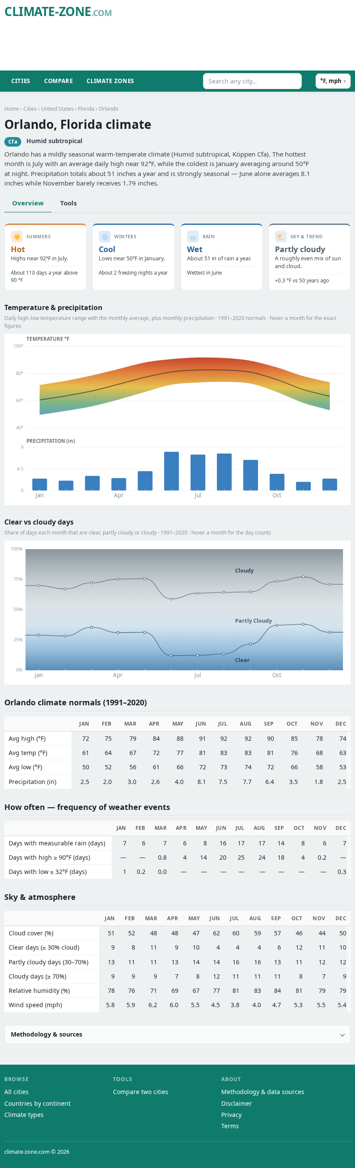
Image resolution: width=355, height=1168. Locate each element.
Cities (20, 81)
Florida (86, 108)
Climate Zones (110, 81)
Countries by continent (37, 1103)
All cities (16, 1092)
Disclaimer (236, 1103)
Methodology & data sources (262, 1092)
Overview (28, 202)
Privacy (231, 1114)
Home (11, 108)
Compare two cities (140, 1092)
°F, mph (333, 81)
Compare (58, 81)
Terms (230, 1126)
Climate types (24, 1114)
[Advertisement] (193, 45)
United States (57, 108)
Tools (68, 202)
